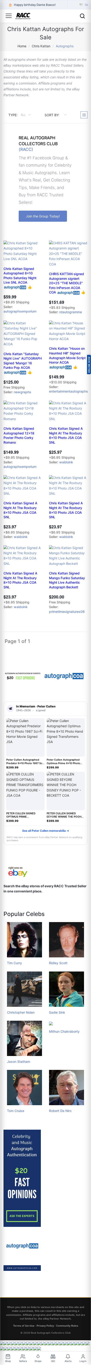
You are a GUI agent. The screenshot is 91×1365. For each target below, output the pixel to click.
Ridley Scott (58, 963)
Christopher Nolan (21, 1012)
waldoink (66, 462)
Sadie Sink (57, 1012)
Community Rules (67, 1325)
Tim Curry (14, 963)
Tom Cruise (15, 1111)
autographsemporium (20, 311)
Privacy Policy (45, 1325)
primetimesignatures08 (67, 612)
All (24, 114)
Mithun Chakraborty (64, 1031)
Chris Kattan (41, 46)
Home (22, 46)
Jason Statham (18, 1062)
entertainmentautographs (68, 391)
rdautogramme (70, 312)
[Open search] (82, 16)
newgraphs (22, 392)
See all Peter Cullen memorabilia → (45, 830)
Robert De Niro (60, 1111)
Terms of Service (24, 1325)
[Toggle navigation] (9, 16)
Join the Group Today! (43, 216)
